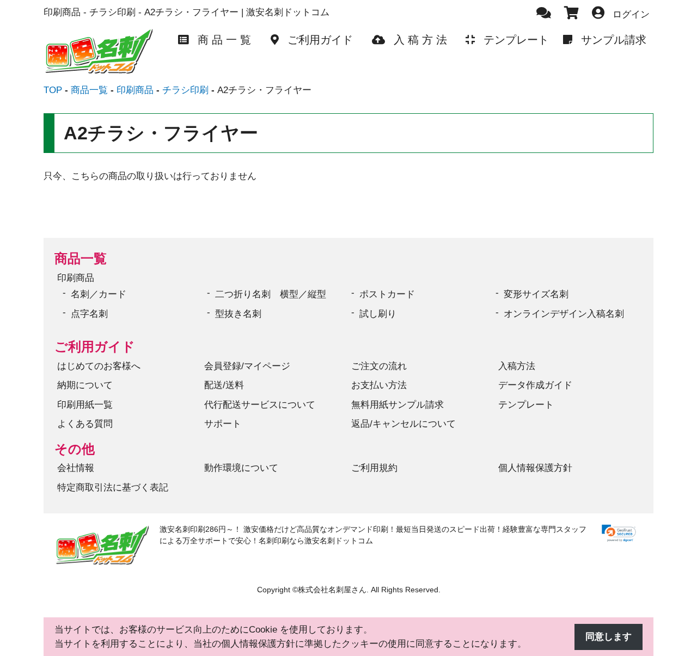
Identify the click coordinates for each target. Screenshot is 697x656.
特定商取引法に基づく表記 (112, 487)
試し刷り (377, 314)
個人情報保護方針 (535, 468)
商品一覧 (80, 258)
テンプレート (526, 405)
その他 (74, 449)
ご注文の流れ (379, 366)
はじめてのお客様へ (98, 366)
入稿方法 (516, 366)
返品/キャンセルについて (403, 424)
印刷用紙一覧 (85, 405)
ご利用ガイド (94, 346)
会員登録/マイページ (247, 366)
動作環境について (241, 468)
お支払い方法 (379, 385)
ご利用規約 (374, 468)
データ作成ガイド (535, 385)
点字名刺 (89, 314)
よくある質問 (85, 424)
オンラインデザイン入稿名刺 (564, 314)
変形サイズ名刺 (536, 294)
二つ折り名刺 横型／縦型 (270, 294)
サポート (222, 424)
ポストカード (387, 294)
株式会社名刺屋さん (332, 590)
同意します (608, 637)
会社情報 (75, 468)
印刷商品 (75, 278)
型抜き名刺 (238, 314)
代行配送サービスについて (259, 405)
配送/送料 (224, 385)
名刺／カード (98, 294)
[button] (619, 533)
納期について (85, 385)
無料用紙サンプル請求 (397, 405)
